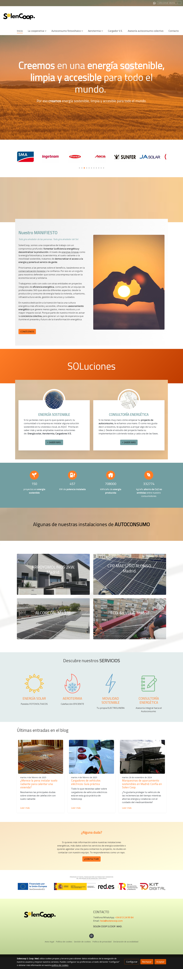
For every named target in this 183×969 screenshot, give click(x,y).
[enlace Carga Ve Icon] (110, 683)
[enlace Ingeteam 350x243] (29, 156)
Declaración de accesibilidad (125, 941)
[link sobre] (53, 915)
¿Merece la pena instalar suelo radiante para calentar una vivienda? (38, 783)
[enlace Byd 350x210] (154, 156)
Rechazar (147, 961)
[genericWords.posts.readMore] (40, 756)
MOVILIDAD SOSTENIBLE (111, 700)
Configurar (131, 961)
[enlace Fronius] (54, 156)
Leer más (25, 807)
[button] (37, 31)
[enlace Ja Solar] (129, 156)
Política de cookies (64, 941)
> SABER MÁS (54, 442)
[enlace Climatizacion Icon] (72, 683)
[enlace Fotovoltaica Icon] (34, 683)
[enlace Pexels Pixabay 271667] (129, 399)
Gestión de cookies (82, 941)
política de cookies (60, 965)
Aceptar (160, 961)
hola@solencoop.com (111, 920)
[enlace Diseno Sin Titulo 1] (149, 683)
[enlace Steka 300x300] (79, 156)
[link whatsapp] (154, 3)
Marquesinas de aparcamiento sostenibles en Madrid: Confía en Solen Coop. (142, 783)
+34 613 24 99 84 (124, 917)
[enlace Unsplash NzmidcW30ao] (54, 399)
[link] (19, 16)
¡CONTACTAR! (91, 859)
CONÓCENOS (27, 331)
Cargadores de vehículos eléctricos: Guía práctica (85, 782)
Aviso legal (49, 941)
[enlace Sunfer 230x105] (104, 156)
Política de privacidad (101, 941)
